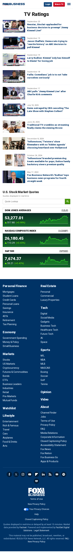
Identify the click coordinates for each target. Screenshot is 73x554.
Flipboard (36, 474)
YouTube (29, 474)
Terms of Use (48, 420)
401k (5, 316)
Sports (45, 350)
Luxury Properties (50, 300)
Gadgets (45, 321)
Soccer (44, 376)
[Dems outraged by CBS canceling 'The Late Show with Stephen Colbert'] (14, 110)
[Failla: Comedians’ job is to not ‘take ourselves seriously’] (14, 76)
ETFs (5, 380)
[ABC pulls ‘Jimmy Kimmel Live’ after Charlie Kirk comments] (14, 93)
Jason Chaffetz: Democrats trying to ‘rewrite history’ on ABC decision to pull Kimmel (47, 44)
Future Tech (47, 334)
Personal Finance (14, 286)
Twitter (16, 474)
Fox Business (14, 4)
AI (42, 338)
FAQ (43, 429)
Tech (44, 308)
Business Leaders (12, 384)
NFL (42, 355)
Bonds (6, 376)
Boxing (44, 372)
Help (36, 514)
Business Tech (48, 325)
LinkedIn (43, 474)
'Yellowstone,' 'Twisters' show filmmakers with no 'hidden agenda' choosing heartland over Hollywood (47, 144)
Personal (45, 291)
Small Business (11, 346)
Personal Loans (11, 304)
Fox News (46, 449)
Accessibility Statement (53, 445)
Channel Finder (49, 412)
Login (47, 4)
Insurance (8, 312)
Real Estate (48, 286)
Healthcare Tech (49, 329)
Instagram (23, 474)
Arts (5, 445)
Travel (6, 429)
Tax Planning (9, 324)
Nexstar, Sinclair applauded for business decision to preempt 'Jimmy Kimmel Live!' (47, 27)
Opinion (46, 392)
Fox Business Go (49, 457)
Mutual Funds (10, 400)
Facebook (9, 474)
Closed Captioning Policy (54, 441)
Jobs (43, 416)
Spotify (63, 474)
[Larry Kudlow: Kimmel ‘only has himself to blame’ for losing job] (14, 59)
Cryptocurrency (11, 368)
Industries (8, 388)
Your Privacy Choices (39, 509)
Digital (44, 313)
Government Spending (15, 338)
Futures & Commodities (15, 372)
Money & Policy (11, 342)
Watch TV (59, 4)
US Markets (9, 363)
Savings (7, 308)
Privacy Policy (48, 424)
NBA (43, 359)
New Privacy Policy (36, 504)
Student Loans (10, 295)
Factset (23, 527)
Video (45, 399)
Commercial (47, 295)
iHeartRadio (36, 481)
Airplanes (8, 437)
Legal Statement (41, 530)
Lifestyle (8, 415)
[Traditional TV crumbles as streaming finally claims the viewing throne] (14, 126)
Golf (43, 380)
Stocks (6, 359)
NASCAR (45, 368)
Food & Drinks (10, 441)
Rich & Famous (11, 425)
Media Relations (49, 433)
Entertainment (10, 421)
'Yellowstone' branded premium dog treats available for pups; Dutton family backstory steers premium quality (48, 161)
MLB (43, 363)
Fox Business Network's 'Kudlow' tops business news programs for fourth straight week (48, 178)
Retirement (9, 320)
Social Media (47, 317)
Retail (6, 392)
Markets (8, 354)
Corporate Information (53, 437)
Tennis (44, 384)
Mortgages (8, 291)
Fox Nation (46, 453)
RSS (50, 474)
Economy (9, 332)
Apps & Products (49, 461)
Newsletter (57, 474)
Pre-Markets (9, 396)
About (45, 407)
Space (44, 342)
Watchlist (9, 408)
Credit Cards (9, 300)
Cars (5, 433)
